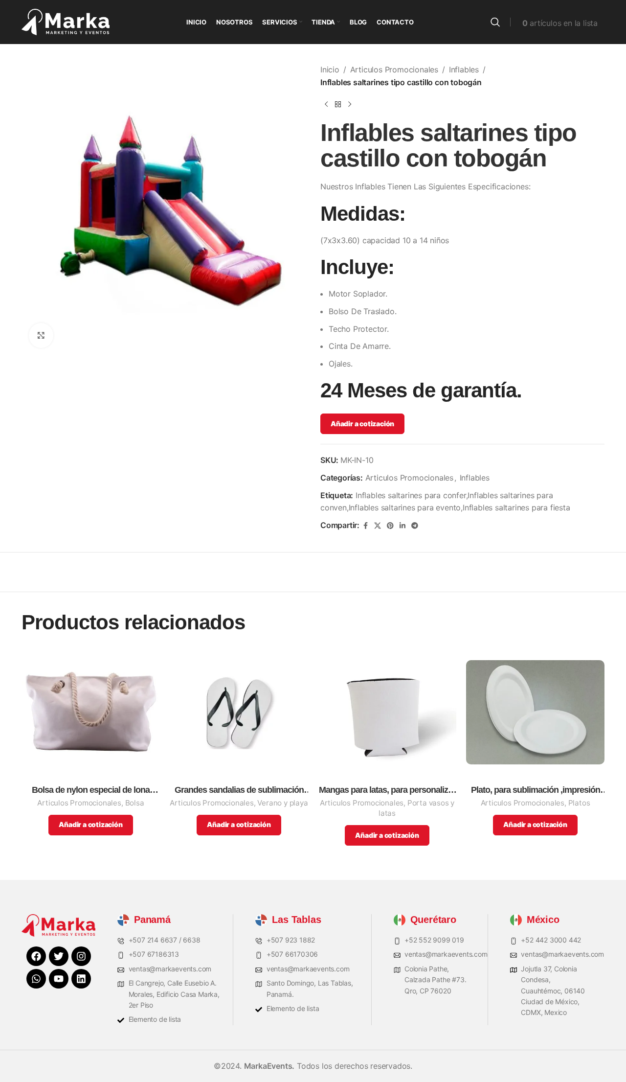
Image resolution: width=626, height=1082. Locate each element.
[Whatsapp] (36, 979)
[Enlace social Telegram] (414, 525)
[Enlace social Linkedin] (402, 525)
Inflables (464, 69)
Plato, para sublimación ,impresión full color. (535, 790)
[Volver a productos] (338, 104)
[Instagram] (81, 956)
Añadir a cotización (362, 423)
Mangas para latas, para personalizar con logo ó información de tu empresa (387, 790)
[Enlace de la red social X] (377, 525)
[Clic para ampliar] (41, 335)
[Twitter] (58, 956)
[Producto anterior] (326, 104)
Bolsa (134, 802)
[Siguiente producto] (350, 104)
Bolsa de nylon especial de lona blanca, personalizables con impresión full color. (91, 790)
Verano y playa (282, 802)
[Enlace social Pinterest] (390, 525)
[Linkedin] (81, 979)
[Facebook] (36, 956)
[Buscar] (495, 22)
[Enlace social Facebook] (365, 525)
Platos (579, 802)
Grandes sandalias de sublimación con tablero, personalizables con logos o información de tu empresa (239, 790)
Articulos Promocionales (394, 69)
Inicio (329, 69)
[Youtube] (58, 979)
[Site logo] (66, 21)
